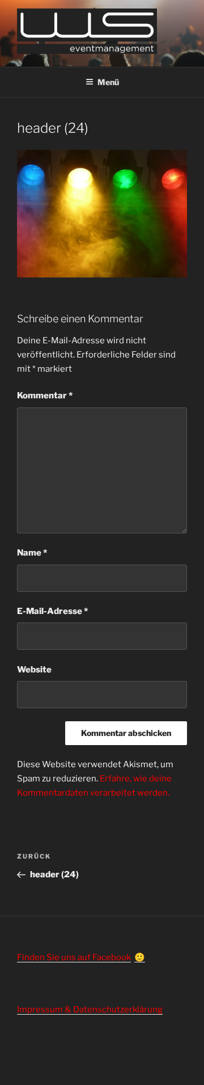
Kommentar (45, 395)
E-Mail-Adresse (52, 611)
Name (32, 553)
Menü (108, 82)
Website (34, 670)
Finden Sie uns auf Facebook (74, 957)
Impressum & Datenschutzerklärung (90, 1009)
